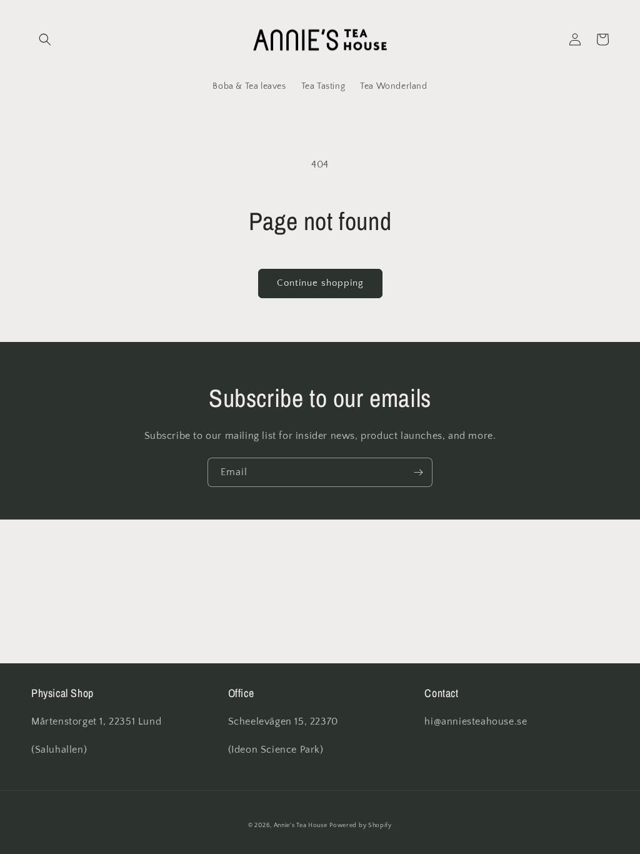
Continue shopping (320, 283)
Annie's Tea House (301, 825)
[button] (45, 39)
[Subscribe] (418, 472)
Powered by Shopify (360, 825)
